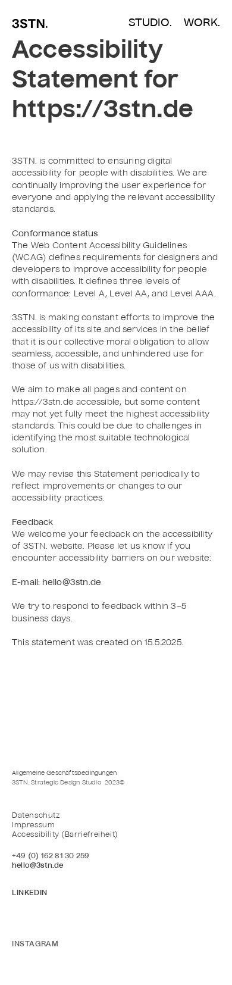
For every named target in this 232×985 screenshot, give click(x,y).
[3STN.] (30, 24)
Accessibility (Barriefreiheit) (65, 835)
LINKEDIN (30, 893)
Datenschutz (36, 816)
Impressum (33, 825)
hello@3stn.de (38, 866)
